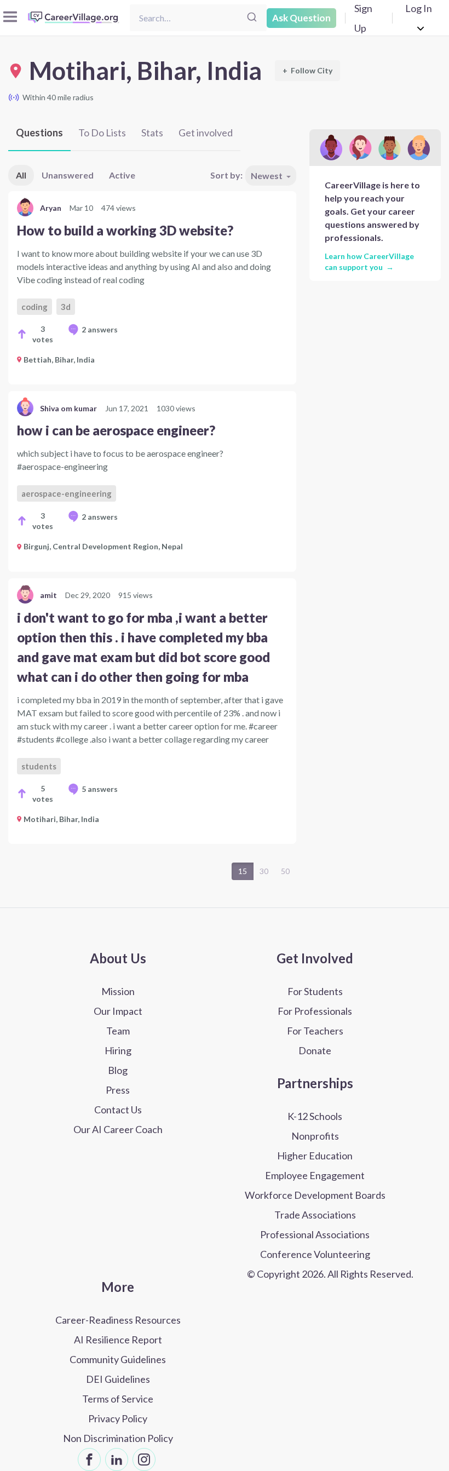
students (38, 766)
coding (34, 307)
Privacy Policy (117, 1418)
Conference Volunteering (315, 1254)
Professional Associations (315, 1234)
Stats (152, 133)
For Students (315, 991)
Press (118, 1090)
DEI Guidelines (118, 1379)
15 (242, 871)
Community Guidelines (118, 1359)
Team (118, 1031)
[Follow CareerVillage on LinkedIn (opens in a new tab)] (116, 1459)
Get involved (206, 133)
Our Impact (118, 1011)
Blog (118, 1070)
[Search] (251, 18)
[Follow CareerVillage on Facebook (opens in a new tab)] (89, 1459)
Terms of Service (117, 1399)
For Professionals (315, 1011)
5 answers (100, 789)
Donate (314, 1050)
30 (264, 871)
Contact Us (118, 1110)
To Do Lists (102, 133)
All (21, 175)
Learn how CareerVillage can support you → (369, 261)
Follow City (307, 70)
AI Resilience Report (118, 1340)
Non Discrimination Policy (118, 1438)
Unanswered (68, 175)
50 (285, 871)
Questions (39, 133)
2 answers (100, 329)
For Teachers (315, 1031)
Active (122, 175)
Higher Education (315, 1156)
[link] (152, 287)
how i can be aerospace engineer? (116, 430)
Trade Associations (315, 1215)
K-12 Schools (314, 1116)
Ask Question (301, 18)
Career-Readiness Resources (118, 1320)
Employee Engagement (315, 1175)
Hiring (118, 1050)
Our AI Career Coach (118, 1129)
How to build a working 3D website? (125, 230)
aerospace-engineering (66, 493)
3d (66, 307)
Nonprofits (315, 1136)
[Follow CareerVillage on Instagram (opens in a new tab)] (144, 1459)
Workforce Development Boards (315, 1195)
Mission (118, 991)
